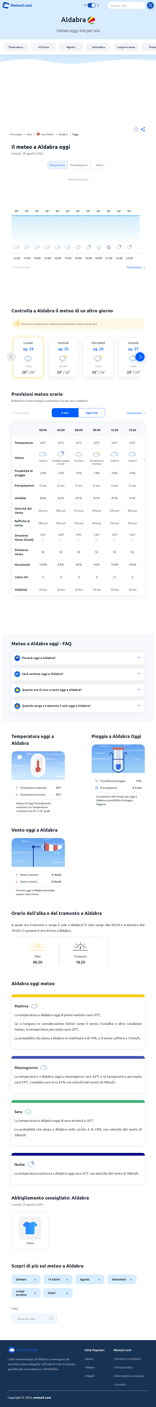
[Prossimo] (140, 356)
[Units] (92, 5)
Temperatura (57, 165)
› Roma (88, 1358)
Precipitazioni (79, 165)
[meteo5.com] (17, 5)
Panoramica (16, 47)
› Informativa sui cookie (129, 1376)
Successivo (134, 267)
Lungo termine (126, 47)
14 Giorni (43, 47)
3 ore (64, 413)
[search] (150, 5)
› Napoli (89, 1376)
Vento (99, 165)
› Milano (89, 1367)
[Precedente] (11, 356)
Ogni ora (91, 413)
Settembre (98, 47)
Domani (21, 1279)
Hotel (51, 1293)
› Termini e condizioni (127, 1358)
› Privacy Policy (123, 1367)
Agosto (71, 47)
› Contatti (120, 1384)
